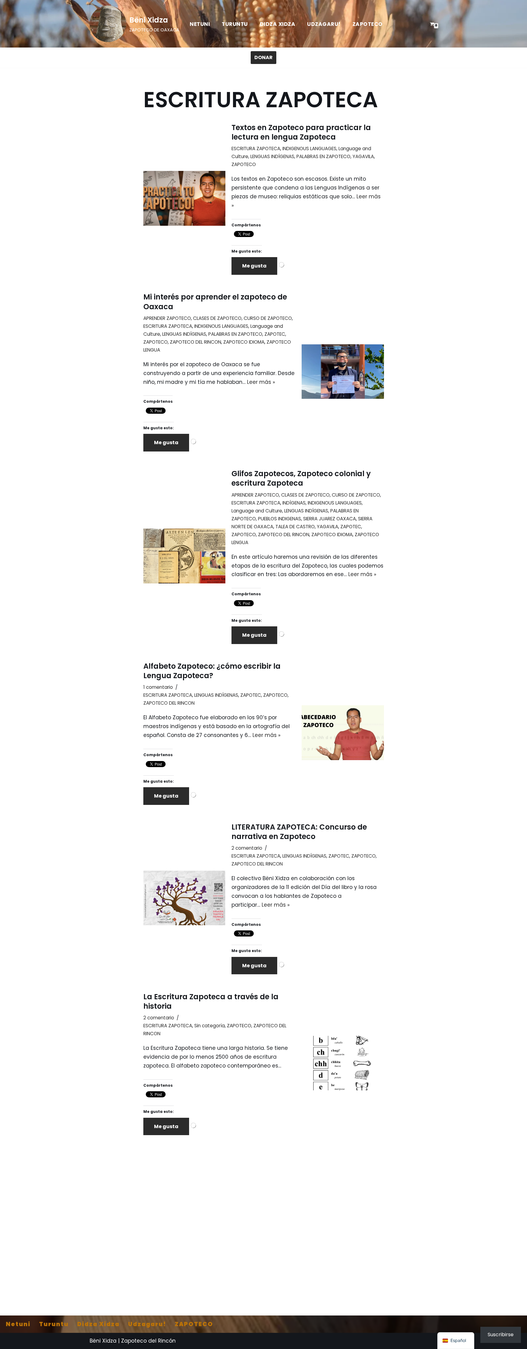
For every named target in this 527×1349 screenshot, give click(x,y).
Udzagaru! (324, 24)
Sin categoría (209, 1025)
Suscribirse (501, 1334)
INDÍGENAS (294, 503)
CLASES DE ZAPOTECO (217, 318)
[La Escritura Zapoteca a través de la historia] (343, 1063)
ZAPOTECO (368, 24)
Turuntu (235, 24)
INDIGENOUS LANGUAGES (309, 148)
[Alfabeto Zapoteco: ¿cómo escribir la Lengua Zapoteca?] (343, 732)
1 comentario (158, 687)
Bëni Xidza (103, 1340)
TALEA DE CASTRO (295, 526)
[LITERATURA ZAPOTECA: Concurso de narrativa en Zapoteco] (184, 898)
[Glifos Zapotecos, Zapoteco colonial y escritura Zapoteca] (184, 556)
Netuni (200, 24)
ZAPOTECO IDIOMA (243, 342)
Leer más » (261, 382)
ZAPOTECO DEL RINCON (195, 342)
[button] (456, 1341)
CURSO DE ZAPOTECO (268, 318)
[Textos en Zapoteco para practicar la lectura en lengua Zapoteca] (184, 198)
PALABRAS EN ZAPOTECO (323, 156)
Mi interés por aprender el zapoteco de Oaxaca (215, 301)
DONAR (263, 57)
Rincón (167, 1340)
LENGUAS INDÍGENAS (272, 156)
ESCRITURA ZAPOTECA (255, 148)
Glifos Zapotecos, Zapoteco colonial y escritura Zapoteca (301, 478)
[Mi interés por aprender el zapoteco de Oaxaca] (343, 371)
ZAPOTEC (274, 334)
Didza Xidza (278, 24)
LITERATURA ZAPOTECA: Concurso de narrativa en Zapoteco (299, 831)
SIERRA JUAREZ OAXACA (329, 518)
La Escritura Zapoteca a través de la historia (210, 1001)
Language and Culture (256, 511)
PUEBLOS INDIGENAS (279, 518)
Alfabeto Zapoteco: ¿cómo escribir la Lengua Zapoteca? (212, 671)
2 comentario (246, 848)
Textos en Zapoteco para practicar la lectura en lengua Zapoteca (301, 132)
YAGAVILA (363, 156)
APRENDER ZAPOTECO (167, 318)
